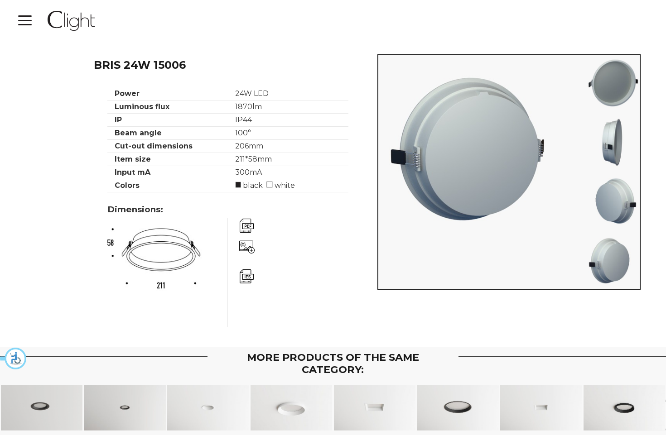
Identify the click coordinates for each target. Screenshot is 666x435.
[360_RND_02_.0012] (612, 261)
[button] (13, 358)
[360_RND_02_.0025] (612, 142)
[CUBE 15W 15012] (375, 408)
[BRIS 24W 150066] (458, 408)
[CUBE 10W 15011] (541, 408)
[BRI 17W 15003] (292, 408)
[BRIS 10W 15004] (208, 408)
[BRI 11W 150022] (625, 408)
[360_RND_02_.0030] (612, 82)
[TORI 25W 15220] (42, 408)
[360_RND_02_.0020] (612, 202)
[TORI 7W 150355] (125, 408)
